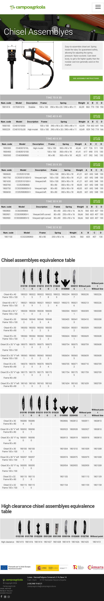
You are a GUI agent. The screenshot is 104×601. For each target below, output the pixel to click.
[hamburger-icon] (98, 7)
